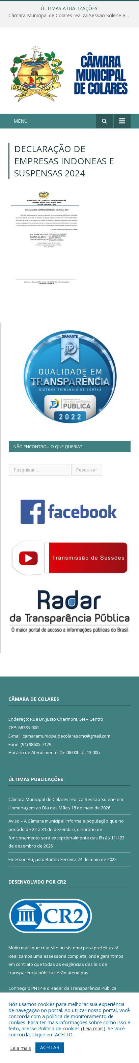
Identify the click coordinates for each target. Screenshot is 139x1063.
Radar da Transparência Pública (83, 988)
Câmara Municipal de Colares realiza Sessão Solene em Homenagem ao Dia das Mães (71, 15)
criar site (49, 948)
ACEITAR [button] (49, 1047)
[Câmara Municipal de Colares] (69, 71)
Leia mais (93, 1028)
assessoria (55, 956)
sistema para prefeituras (91, 948)
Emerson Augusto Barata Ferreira (42, 859)
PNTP (36, 988)
